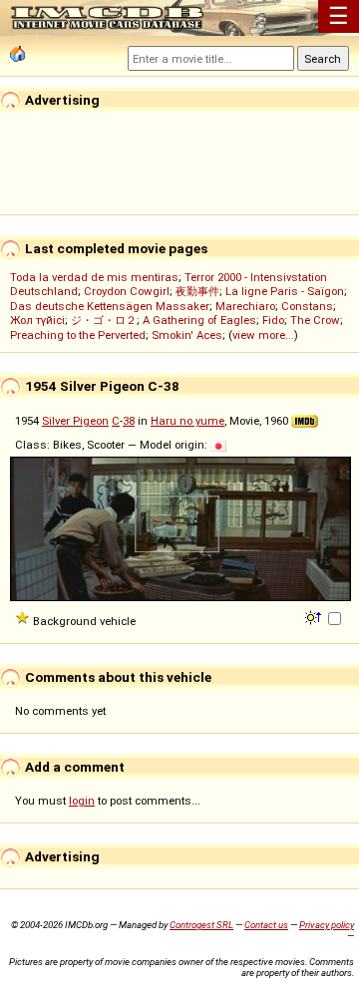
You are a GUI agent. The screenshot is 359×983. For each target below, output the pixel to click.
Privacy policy (326, 924)
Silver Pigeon (75, 421)
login (82, 801)
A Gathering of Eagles (199, 320)
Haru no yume (187, 421)
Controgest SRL (201, 924)
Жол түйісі (37, 320)
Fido (273, 320)
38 (129, 421)
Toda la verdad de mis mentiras (94, 277)
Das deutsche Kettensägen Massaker (109, 306)
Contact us (266, 924)
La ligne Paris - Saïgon (284, 291)
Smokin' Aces (187, 335)
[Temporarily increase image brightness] (314, 616)
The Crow (315, 320)
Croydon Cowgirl (127, 291)
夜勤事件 (197, 291)
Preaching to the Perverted (78, 335)
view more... (263, 335)
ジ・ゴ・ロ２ (104, 320)
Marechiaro (245, 306)
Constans (307, 306)
